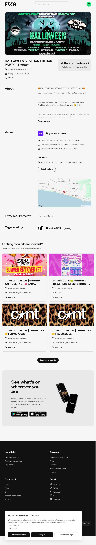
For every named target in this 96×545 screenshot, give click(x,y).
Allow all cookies (19, 535)
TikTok (55, 488)
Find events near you (13, 461)
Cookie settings (66, 535)
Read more (43, 121)
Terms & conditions (58, 468)
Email (7, 492)
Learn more (12, 528)
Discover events (12, 457)
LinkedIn (56, 499)
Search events (43, 4)
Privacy (53, 472)
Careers (53, 465)
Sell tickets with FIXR (59, 457)
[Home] (10, 4)
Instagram (57, 484)
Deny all (42, 535)
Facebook (57, 492)
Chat (7, 484)
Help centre (10, 465)
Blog (52, 461)
